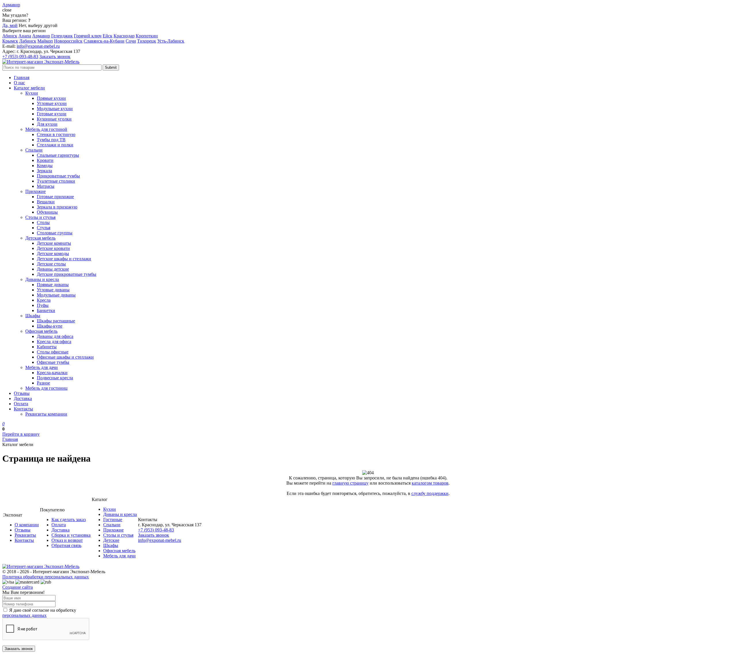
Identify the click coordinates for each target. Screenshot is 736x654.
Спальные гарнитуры (58, 155)
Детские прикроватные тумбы (66, 274)
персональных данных (24, 615)
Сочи (131, 41)
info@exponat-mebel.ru (38, 46)
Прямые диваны (53, 284)
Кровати (45, 160)
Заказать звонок (54, 56)
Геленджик (62, 35)
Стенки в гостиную (56, 134)
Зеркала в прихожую (57, 206)
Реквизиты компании (46, 414)
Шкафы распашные (56, 320)
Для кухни (47, 124)
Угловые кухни (52, 103)
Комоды (45, 165)
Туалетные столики (56, 181)
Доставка (23, 398)
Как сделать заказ (68, 519)
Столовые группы (54, 232)
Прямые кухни (51, 98)
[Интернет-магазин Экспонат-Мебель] (40, 61)
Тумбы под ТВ (51, 139)
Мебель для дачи (41, 367)
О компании (27, 524)
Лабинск (27, 41)
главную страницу (350, 483)
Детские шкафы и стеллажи (64, 258)
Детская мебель (40, 238)
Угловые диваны (53, 289)
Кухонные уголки (54, 118)
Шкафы (32, 315)
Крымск (10, 41)
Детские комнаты (54, 243)
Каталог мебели (29, 87)
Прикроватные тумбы (58, 175)
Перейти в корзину (21, 434)
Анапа (24, 35)
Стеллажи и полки (55, 144)
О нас (19, 82)
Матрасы (45, 186)
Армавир (41, 35)
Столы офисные (52, 351)
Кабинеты (47, 346)
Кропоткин (147, 35)
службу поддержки (429, 493)
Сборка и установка (71, 535)
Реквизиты (25, 535)
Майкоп (45, 41)
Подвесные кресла (55, 377)
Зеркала (44, 170)
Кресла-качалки (52, 372)
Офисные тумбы (53, 362)
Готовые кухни (51, 113)
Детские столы (51, 263)
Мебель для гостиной (46, 129)
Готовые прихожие (55, 196)
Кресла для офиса (54, 341)
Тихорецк (146, 41)
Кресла (44, 300)
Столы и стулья (40, 217)
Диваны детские (53, 269)
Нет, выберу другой (38, 25)
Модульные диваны (56, 294)
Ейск (107, 35)
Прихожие (35, 191)
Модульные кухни (55, 108)
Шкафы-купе (49, 326)
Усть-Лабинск (170, 41)
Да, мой (10, 25)
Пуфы (43, 305)
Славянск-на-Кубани (104, 41)
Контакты (23, 408)
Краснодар (124, 35)
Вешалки (46, 201)
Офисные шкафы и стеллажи (65, 357)
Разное (43, 382)
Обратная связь (66, 545)
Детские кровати (53, 248)
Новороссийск (68, 41)
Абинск (9, 35)
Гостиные (112, 519)
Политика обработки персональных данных (45, 576)
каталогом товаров (430, 483)
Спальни (34, 150)
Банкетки (46, 310)
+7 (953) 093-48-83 (20, 56)
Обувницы (47, 212)
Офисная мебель (41, 331)
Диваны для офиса (55, 336)
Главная (21, 77)
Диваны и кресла (42, 279)
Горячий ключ (87, 35)
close (7, 9)
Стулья (43, 227)
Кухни (31, 93)
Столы (43, 222)
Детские (111, 540)
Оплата (21, 403)
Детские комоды (53, 253)
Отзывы (22, 393)
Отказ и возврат (67, 540)
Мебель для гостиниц (46, 388)
